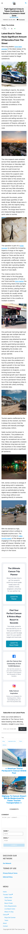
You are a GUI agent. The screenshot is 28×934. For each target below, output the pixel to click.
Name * (6, 831)
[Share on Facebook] (8, 28)
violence (4, 745)
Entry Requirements (10, 906)
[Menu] (2, 3)
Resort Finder (8, 903)
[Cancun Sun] (14, 3)
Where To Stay (9, 912)
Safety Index (8, 897)
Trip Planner (8, 900)
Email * (6, 838)
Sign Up (22, 729)
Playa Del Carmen (9, 917)
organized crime (12, 741)
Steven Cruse (15, 17)
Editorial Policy (8, 877)
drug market (19, 281)
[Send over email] (14, 28)
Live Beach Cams (9, 909)
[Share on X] (11, 28)
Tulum (20, 741)
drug (3, 741)
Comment (5, 814)
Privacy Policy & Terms (10, 873)
